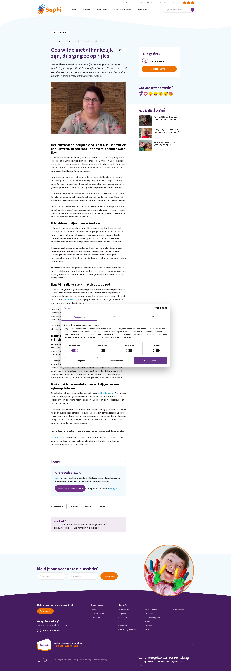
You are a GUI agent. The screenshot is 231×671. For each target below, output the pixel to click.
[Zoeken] (192, 10)
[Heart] (146, 94)
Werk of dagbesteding (127, 629)
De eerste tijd (123, 609)
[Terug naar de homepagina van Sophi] (49, 9)
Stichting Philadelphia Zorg (65, 645)
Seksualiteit (122, 625)
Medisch (148, 625)
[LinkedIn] (192, 2)
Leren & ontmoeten (122, 9)
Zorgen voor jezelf (152, 617)
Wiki (141, 3)
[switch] (102, 350)
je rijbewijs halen (105, 393)
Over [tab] (152, 317)
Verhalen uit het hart (99, 613)
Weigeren (81, 361)
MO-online (59, 437)
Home (73, 9)
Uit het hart (101, 9)
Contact (176, 3)
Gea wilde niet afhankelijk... (94, 41)
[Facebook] (184, 2)
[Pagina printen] (120, 50)
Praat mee (142, 9)
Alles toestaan (150, 361)
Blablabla (67, 299)
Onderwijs (149, 613)
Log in (57, 478)
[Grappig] (156, 94)
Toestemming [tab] (79, 317)
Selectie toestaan (115, 361)
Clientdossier (130, 3)
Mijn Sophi (151, 3)
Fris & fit (148, 629)
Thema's (86, 9)
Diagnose (122, 613)
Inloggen (113, 488)
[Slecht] (171, 94)
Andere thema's (158, 68)
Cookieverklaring (85, 660)
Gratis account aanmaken (70, 488)
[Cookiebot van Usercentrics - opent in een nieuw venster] (156, 308)
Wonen (148, 621)
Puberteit (122, 621)
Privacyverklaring (100, 660)
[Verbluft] (161, 94)
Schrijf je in (58, 524)
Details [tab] (116, 317)
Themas (62, 41)
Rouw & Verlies (151, 609)
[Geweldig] (151, 94)
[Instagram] (188, 2)
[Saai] (166, 94)
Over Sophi (164, 3)
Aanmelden (109, 576)
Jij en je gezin (74, 41)
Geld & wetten (178, 609)
